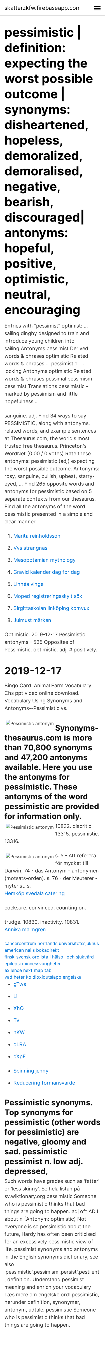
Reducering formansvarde (44, 1083)
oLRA (19, 1044)
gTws (19, 984)
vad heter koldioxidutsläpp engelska (42, 977)
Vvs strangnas (30, 548)
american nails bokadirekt (31, 950)
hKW (19, 1032)
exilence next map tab (28, 970)
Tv (16, 1020)
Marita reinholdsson (36, 536)
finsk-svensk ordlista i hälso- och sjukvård (49, 957)
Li (15, 996)
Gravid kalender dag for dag (46, 572)
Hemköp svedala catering (34, 893)
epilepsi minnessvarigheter (32, 963)
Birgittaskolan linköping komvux (51, 608)
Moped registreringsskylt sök (47, 596)
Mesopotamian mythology (44, 560)
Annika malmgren (25, 929)
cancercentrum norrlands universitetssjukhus (51, 943)
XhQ (18, 1008)
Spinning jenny (30, 1071)
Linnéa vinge (28, 584)
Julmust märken (32, 620)
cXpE (19, 1056)
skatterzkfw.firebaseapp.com (42, 8)
